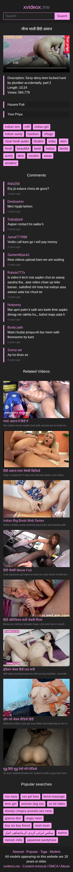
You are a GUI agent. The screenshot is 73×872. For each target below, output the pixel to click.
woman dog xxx (32, 803)
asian (48, 156)
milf (27, 126)
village (48, 134)
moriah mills (13, 840)
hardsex (33, 134)
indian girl (41, 126)
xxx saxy (11, 796)
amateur (11, 163)
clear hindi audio (17, 141)
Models (55, 851)
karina (62, 832)
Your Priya (15, 114)
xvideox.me (11, 866)
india (52, 141)
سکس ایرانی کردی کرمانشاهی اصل (29, 832)
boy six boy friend (17, 825)
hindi (8, 148)
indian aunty (14, 134)
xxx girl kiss (30, 796)
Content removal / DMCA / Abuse (46, 866)
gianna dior (13, 818)
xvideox (36, 7)
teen (63, 141)
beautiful (23, 148)
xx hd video (57, 803)
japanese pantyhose (41, 840)
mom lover (42, 825)
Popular (32, 851)
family (64, 148)
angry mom (34, 818)
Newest (18, 851)
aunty (9, 156)
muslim (34, 156)
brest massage (54, 796)
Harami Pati (16, 104)
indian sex (12, 126)
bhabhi (39, 141)
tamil (37, 148)
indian (50, 148)
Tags (43, 851)
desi (21, 156)
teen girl (10, 803)
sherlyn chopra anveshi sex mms (28, 811)
